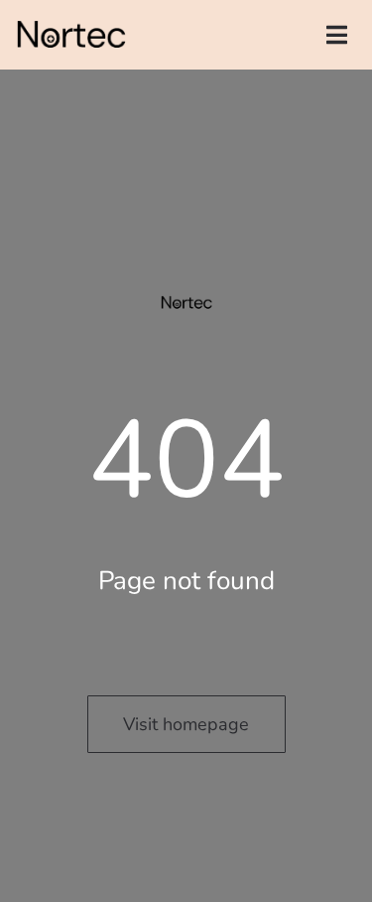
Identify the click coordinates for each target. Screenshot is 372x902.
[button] (336, 35)
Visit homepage (186, 724)
